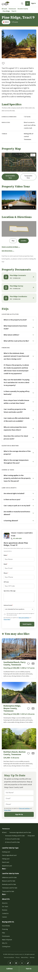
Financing (5, 929)
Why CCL (4, 943)
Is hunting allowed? (11, 520)
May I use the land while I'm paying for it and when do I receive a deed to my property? (16, 382)
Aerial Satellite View (10, 177)
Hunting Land (6, 852)
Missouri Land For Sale (8, 881)
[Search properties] (22, 3)
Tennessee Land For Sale (9, 888)
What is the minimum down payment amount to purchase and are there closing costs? (16, 356)
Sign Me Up (19, 814)
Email (5, 564)
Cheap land (31, 836)
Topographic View (28, 177)
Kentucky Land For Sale (9, 884)
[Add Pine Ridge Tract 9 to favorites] (3, 63)
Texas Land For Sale (8, 891)
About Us (4, 903)
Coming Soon (6, 947)
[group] (19, 44)
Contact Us (5, 913)
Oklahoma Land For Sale (9, 877)
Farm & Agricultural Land (9, 855)
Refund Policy (24, 957)
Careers (4, 917)
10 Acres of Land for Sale (12, 839)
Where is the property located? (15, 320)
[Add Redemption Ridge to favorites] (28, 708)
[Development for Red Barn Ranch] (19, 748)
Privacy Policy (7, 619)
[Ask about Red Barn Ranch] (33, 753)
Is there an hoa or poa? (12, 499)
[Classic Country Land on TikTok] (28, 963)
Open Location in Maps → (11, 247)
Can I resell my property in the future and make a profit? (15, 410)
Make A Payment (7, 940)
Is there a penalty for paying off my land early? (16, 392)
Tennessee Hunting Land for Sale (15, 836)
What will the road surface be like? (16, 341)
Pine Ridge (6, 11)
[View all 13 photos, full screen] (19, 44)
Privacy (18, 957)
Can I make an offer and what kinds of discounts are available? (16, 419)
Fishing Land (5, 859)
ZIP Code (6, 582)
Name (6, 555)
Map (13, 241)
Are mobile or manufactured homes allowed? (17, 513)
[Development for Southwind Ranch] (19, 658)
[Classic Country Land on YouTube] (22, 963)
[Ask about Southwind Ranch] (33, 663)
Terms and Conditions (24, 617)
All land (4, 832)
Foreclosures (6, 936)
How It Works (6, 926)
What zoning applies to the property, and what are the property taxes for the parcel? (17, 478)
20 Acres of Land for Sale (12, 842)
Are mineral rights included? (14, 493)
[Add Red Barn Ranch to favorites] (28, 753)
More (4, 869)
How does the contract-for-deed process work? (16, 437)
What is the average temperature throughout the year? (16, 461)
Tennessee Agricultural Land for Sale (20, 832)
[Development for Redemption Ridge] (19, 703)
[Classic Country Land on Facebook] (10, 963)
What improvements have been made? (15, 327)
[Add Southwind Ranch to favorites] (28, 663)
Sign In (33, 3)
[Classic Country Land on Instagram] (16, 963)
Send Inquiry (27, 624)
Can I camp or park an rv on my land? (17, 505)
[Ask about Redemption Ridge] (33, 708)
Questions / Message (10, 591)
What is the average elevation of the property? (17, 452)
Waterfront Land (7, 866)
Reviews (4, 910)
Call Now (9, 969)
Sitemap (32, 957)
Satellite (23, 241)
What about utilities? (11, 335)
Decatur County (23, 9)
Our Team (5, 907)
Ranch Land (5, 862)
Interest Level (8, 605)
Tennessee (12, 9)
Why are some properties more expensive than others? (15, 428)
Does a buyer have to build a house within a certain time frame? (16, 401)
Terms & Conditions (9, 957)
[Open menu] (27, 3)
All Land (4, 9)
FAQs (3, 933)
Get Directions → (8, 251)
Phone (6, 573)
